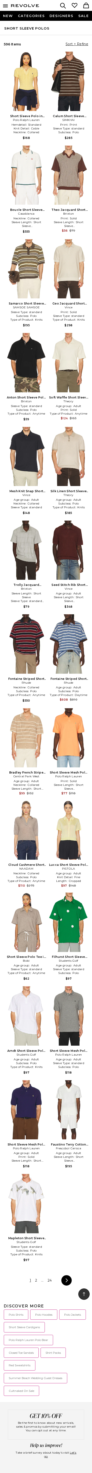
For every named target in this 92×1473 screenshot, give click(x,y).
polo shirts (16, 1314)
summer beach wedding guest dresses (35, 1378)
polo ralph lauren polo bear (28, 1340)
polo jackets (72, 1314)
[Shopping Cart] (86, 6)
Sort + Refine (77, 44)
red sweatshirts (19, 1365)
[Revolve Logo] (25, 6)
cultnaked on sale (21, 1391)
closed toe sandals (21, 1352)
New (8, 16)
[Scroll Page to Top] (84, 1294)
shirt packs (53, 1352)
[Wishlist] (74, 6)
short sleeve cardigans (24, 1327)
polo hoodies (43, 1314)
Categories (31, 16)
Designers (61, 16)
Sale (83, 16)
